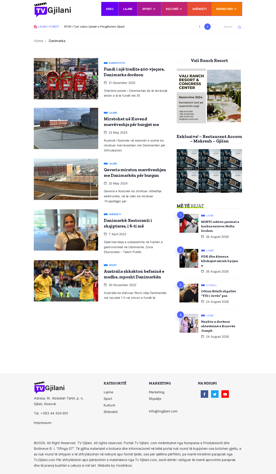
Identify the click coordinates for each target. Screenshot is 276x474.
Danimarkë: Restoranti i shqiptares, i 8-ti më (128, 223)
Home (38, 41)
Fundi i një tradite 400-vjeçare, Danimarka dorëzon (134, 71)
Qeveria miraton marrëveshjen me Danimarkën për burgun (135, 172)
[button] (199, 27)
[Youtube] (225, 394)
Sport (147, 9)
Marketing (224, 9)
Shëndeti (199, 9)
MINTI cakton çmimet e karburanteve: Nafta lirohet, (220, 226)
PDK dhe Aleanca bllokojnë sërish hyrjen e (219, 261)
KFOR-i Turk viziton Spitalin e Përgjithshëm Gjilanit (94, 26)
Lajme (128, 9)
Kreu (109, 9)
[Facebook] (204, 394)
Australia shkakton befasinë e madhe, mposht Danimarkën (134, 274)
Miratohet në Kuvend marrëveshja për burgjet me (131, 121)
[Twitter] (215, 394)
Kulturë (172, 9)
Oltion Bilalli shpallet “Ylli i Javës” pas (218, 293)
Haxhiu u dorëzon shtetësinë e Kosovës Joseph (218, 326)
